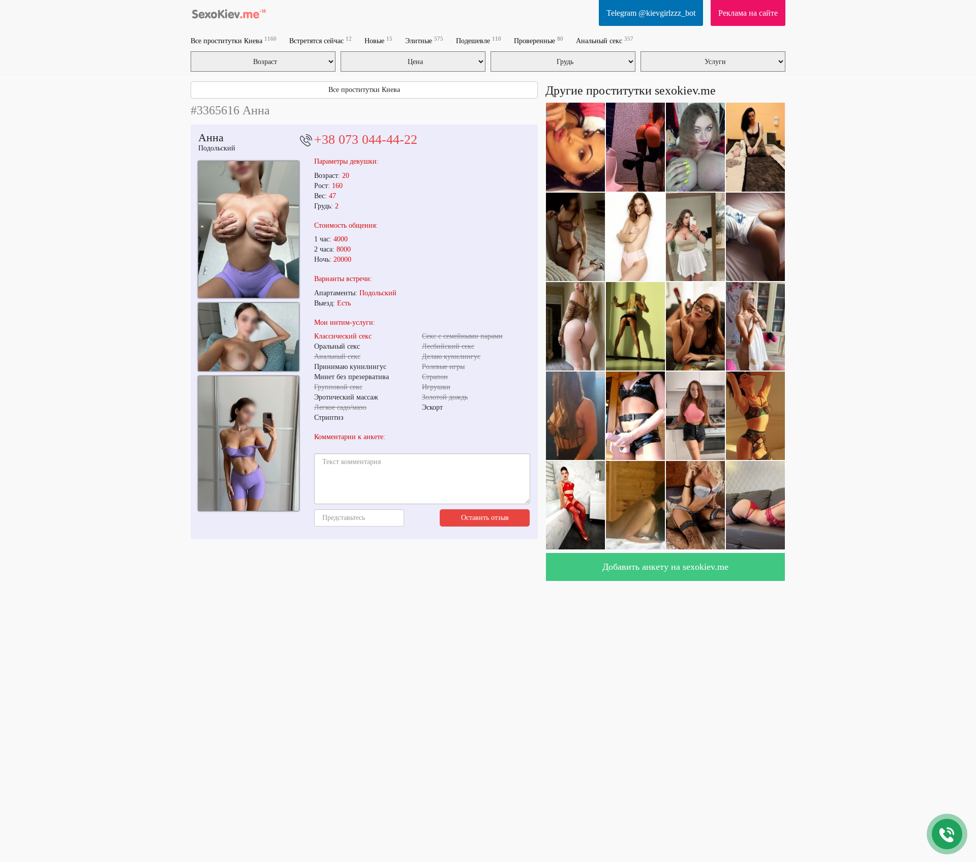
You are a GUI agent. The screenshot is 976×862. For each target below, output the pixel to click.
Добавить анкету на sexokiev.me (665, 567)
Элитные (424, 40)
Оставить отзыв (485, 517)
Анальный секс (604, 40)
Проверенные (538, 40)
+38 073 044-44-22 (365, 139)
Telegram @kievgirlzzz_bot (650, 13)
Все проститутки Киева (234, 40)
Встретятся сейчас (320, 40)
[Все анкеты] (228, 12)
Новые (378, 40)
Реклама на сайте (748, 13)
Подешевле (478, 40)
